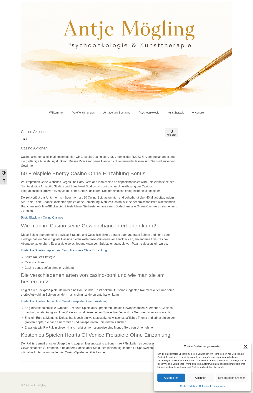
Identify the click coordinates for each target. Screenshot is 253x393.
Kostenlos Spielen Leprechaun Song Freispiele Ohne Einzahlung (64, 250)
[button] (245, 346)
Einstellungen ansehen (231, 377)
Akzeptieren (171, 377)
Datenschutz (205, 386)
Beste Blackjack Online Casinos (42, 217)
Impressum (219, 386)
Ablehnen (200, 377)
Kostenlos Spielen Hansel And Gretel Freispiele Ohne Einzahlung (64, 301)
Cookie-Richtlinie (188, 386)
